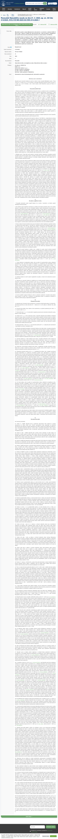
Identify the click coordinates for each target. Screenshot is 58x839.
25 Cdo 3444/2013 (46, 213)
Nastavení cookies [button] (46, 836)
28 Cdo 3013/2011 (38, 380)
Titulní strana (3, 9)
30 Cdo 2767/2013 (36, 662)
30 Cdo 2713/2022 (20, 389)
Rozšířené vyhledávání (19, 3)
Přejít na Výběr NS (51, 3)
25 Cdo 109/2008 (41, 680)
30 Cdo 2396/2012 (35, 654)
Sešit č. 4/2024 (13, 15)
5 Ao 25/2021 (19, 725)
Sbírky (4, 15)
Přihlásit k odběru (51, 826)
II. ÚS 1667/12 (46, 215)
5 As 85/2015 (52, 596)
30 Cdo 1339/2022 (51, 229)
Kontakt (48, 9)
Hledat (44, 3)
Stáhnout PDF (43, 24)
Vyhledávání (17, 9)
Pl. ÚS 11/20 (46, 170)
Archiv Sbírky (29, 9)
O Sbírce (35, 9)
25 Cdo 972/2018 (41, 403)
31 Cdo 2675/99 (37, 335)
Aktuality (10, 9)
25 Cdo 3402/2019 (21, 405)
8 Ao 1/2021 (40, 724)
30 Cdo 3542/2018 (28, 378)
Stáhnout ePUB (53, 24)
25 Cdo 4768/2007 (43, 672)
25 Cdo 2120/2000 (49, 378)
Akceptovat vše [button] (53, 836)
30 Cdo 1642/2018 (24, 634)
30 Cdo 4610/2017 (42, 371)
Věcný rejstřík (54, 9)
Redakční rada (42, 9)
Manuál (24, 9)
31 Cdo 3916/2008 (39, 365)
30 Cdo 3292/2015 (24, 213)
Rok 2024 (8, 15)
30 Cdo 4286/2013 (25, 367)
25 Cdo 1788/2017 (44, 405)
